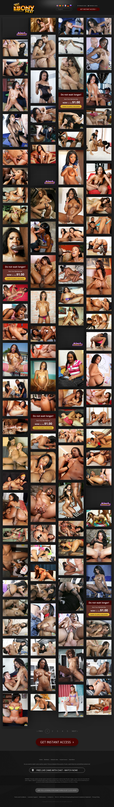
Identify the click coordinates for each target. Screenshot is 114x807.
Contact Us (50, 797)
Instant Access (63, 759)
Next (74, 731)
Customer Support (33, 797)
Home (41, 759)
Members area (93, 5)
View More (72, 759)
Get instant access (87, 9)
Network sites (82, 5)
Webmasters (42, 797)
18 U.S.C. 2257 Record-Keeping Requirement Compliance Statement (73, 797)
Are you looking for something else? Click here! (57, 790)
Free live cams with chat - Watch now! (57, 770)
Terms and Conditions (20, 797)
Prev (40, 731)
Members (46, 759)
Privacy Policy (96, 797)
